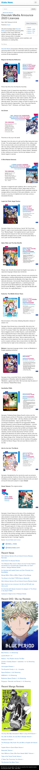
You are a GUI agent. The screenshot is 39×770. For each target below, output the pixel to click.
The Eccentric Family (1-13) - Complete (12, 669)
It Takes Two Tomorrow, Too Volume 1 (12, 759)
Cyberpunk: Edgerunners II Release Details (13, 594)
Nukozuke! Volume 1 (7, 750)
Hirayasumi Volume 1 (7, 739)
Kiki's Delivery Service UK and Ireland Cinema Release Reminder (17, 557)
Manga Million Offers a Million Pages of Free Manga (16, 575)
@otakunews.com (13, 547)
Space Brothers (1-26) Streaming (10, 672)
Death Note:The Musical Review (10, 561)
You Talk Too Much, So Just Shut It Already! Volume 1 (16, 736)
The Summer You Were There (10, 762)
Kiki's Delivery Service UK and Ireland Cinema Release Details (19, 581)
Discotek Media (5, 49)
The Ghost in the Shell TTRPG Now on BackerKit (15, 578)
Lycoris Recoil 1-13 (6, 655)
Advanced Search (8, 12)
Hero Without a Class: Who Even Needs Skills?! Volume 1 (17, 753)
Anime (29, 27)
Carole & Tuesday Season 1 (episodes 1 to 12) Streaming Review (17, 662)
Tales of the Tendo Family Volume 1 (11, 756)
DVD (34, 29)
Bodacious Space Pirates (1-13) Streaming (13, 678)
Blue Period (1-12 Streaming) (9, 652)
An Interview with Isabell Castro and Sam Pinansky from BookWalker (17, 571)
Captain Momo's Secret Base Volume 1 (12, 747)
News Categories (31, 23)
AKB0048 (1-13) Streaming (9, 675)
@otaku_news (11, 543)
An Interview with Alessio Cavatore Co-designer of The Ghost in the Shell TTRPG (18, 590)
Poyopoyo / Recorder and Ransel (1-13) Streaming (16, 681)
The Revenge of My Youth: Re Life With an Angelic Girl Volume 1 (19, 743)
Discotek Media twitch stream (13, 540)
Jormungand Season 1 (7, 666)
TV (33, 33)
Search (33, 9)
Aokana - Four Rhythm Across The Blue (12, 658)
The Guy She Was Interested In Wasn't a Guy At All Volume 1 (18, 733)
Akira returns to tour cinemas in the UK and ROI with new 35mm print (17, 585)
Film (34, 31)
